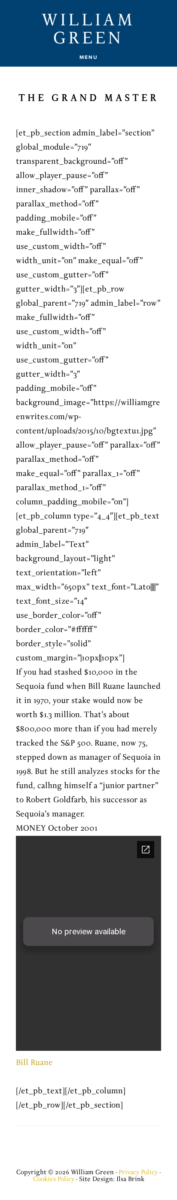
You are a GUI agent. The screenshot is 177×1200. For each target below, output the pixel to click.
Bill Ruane (34, 1063)
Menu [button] (88, 57)
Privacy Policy (138, 1172)
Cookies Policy (53, 1179)
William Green (88, 29)
